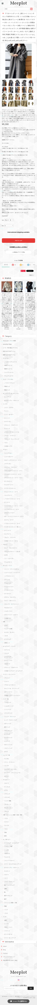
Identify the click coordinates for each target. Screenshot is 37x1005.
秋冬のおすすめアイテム (9, 351)
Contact (5, 953)
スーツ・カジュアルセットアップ (12, 864)
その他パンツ (7, 618)
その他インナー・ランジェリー (12, 695)
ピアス (6, 790)
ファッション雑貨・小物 (10, 902)
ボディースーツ (8, 692)
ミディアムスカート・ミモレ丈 (12, 551)
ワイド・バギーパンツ (10, 600)
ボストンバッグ (8, 744)
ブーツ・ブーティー (9, 762)
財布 (5, 836)
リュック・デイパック (10, 716)
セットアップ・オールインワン (11, 393)
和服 (5, 906)
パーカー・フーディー (10, 435)
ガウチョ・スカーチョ (10, 597)
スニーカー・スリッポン (10, 769)
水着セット (7, 642)
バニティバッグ (8, 748)
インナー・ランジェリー (9, 674)
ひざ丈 (6, 555)
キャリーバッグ (8, 737)
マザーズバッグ (8, 730)
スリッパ (6, 776)
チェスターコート (8, 484)
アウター (5, 449)
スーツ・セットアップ (10, 938)
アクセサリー (6, 779)
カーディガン (7, 421)
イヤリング (7, 794)
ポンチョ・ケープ (8, 520)
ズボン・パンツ (8, 927)
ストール (6, 825)
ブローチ (6, 811)
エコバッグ (7, 741)
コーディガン (7, 463)
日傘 (5, 832)
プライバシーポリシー (9, 956)
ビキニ (6, 625)
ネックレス (7, 786)
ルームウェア (7, 656)
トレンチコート (8, 495)
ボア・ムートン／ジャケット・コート (14, 516)
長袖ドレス (7, 390)
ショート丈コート (8, 456)
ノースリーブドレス (9, 383)
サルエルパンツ (8, 607)
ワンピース (6, 358)
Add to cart (18, 240)
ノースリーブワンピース (10, 362)
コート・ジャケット (9, 881)
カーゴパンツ (7, 593)
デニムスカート (8, 562)
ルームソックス (8, 660)
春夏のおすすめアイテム (9, 355)
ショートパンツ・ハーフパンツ (12, 572)
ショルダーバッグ (8, 706)
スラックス (7, 579)
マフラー (6, 822)
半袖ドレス (7, 386)
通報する (31, 275)
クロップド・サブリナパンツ (11, 604)
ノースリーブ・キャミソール (11, 432)
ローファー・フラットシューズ (12, 772)
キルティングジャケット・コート (12, 460)
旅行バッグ (7, 727)
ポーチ (6, 751)
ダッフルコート (8, 481)
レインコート (7, 530)
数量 (3, 225)
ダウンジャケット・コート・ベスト (13, 477)
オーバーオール (8, 934)
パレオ (6, 635)
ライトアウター (8, 453)
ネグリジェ (7, 650)
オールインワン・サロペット (11, 400)
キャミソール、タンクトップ (11, 688)
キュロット (7, 871)
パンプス (6, 765)
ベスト (6, 442)
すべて (6, 264)
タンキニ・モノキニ (9, 632)
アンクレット (7, 808)
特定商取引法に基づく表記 (10, 960)
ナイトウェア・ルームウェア (11, 843)
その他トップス (8, 446)
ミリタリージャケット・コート (12, 523)
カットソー (7, 418)
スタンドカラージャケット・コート (13, 470)
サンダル (6, 758)
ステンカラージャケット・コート (12, 474)
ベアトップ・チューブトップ (11, 439)
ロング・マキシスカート (10, 548)
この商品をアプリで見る (18, 252)
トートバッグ (7, 709)
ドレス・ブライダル (8, 379)
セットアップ (7, 397)
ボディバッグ (7, 723)
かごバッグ (7, 734)
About (5, 946)
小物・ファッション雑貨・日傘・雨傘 (12, 815)
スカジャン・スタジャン (10, 467)
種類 (3, 220)
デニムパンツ (7, 583)
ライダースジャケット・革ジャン (12, 527)
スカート (5, 544)
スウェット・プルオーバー (11, 425)
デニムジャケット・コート (11, 491)
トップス (5, 404)
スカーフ (6, 783)
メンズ (4, 916)
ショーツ (6, 681)
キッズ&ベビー (6, 839)
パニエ (6, 818)
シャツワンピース (8, 372)
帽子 (5, 899)
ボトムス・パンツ (7, 565)
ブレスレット (7, 804)
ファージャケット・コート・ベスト (13, 506)
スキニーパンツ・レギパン (11, 614)
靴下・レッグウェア (9, 885)
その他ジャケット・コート (11, 541)
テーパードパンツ (8, 590)
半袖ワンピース (8, 365)
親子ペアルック (8, 895)
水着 (4, 621)
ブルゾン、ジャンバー (10, 537)
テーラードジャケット (10, 488)
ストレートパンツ (8, 586)
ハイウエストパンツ (9, 576)
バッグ (6, 909)
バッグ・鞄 (6, 699)
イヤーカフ (7, 797)
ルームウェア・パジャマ (9, 646)
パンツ (6, 878)
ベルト (6, 829)
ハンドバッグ (7, 702)
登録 (31, 988)
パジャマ (6, 653)
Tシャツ (6, 411)
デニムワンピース (8, 376)
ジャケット (7, 930)
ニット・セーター (8, 414)
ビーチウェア (7, 639)
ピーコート (7, 502)
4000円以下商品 (7, 344)
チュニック (7, 428)
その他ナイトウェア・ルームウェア (13, 671)
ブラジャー (7, 678)
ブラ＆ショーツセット (10, 685)
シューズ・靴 (6, 755)
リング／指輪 (7, 800)
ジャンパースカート (9, 860)
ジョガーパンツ (8, 611)
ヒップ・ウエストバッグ (10, 720)
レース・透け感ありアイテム (10, 347)
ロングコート (7, 534)
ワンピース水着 (8, 628)
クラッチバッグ (8, 713)
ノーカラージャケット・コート (12, 498)
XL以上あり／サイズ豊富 (9, 340)
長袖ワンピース (8, 369)
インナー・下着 (8, 846)
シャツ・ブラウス (8, 407)
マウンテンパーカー (9, 512)
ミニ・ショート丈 (8, 558)
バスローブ (7, 664)
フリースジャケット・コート (11, 509)
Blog (4, 949)
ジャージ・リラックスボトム (11, 569)
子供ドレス (7, 853)
